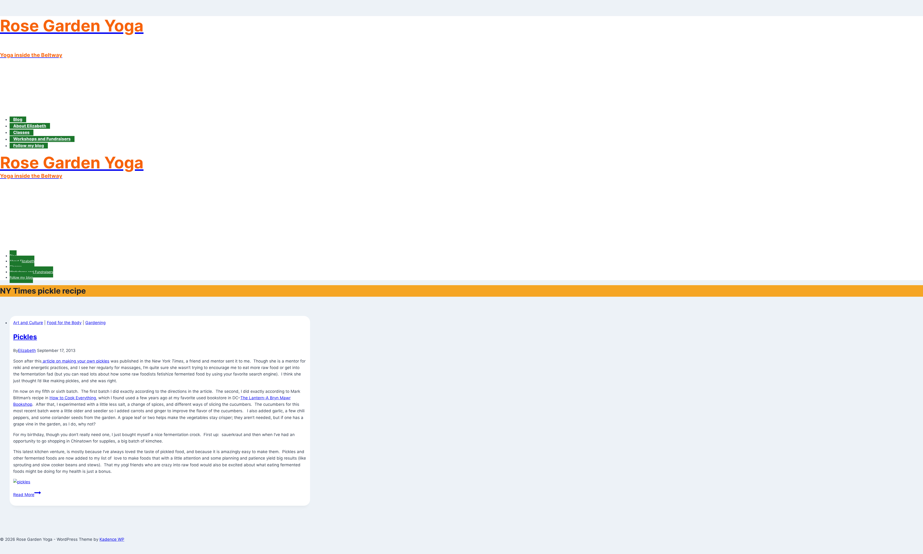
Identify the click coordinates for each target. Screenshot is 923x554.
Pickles (25, 337)
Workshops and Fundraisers (42, 139)
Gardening (95, 322)
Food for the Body (64, 322)
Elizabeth (27, 350)
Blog (17, 119)
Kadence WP (112, 539)
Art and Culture (28, 322)
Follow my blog (28, 145)
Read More (27, 494)
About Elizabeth (29, 125)
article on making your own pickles (75, 361)
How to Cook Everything (73, 397)
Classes (21, 132)
